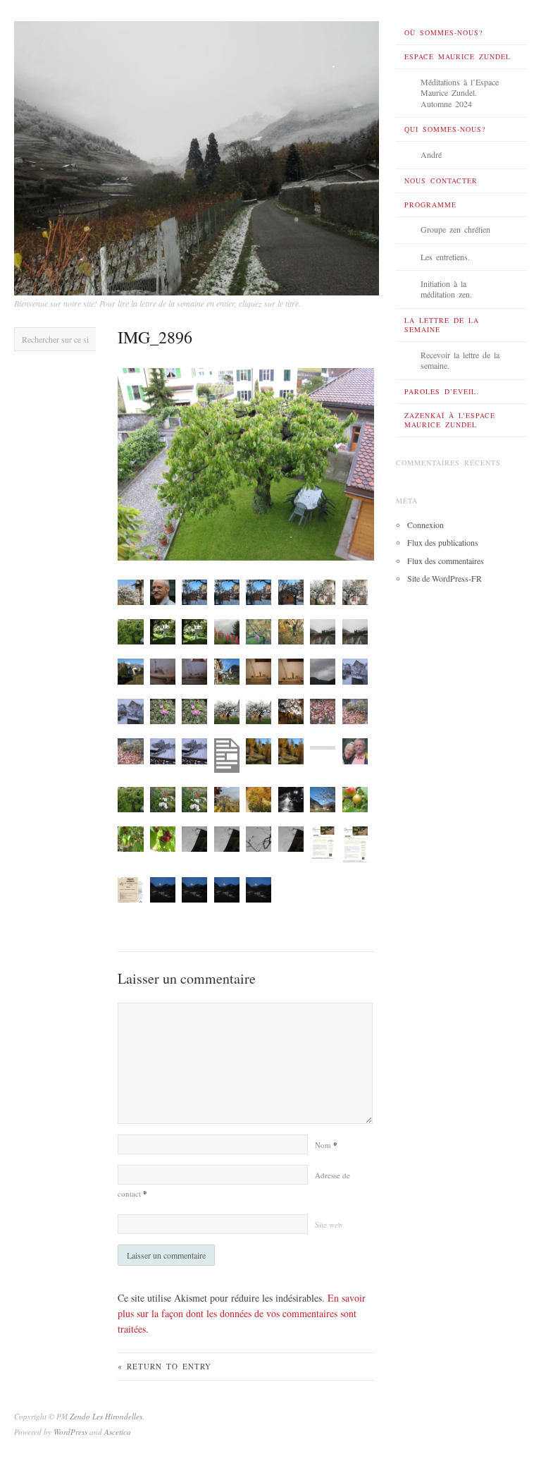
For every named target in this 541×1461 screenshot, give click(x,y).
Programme (430, 204)
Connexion (425, 524)
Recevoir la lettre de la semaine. (460, 360)
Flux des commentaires (445, 560)
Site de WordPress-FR (444, 578)
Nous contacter (441, 180)
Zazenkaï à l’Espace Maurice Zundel (449, 419)
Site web (328, 1224)
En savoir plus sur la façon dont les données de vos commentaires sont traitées (242, 1313)
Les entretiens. (445, 256)
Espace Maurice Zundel (457, 56)
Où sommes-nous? (443, 32)
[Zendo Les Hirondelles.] (196, 154)
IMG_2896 (155, 337)
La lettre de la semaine (441, 324)
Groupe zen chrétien (455, 229)
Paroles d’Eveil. (441, 391)
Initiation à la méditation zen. (446, 289)
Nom (326, 1144)
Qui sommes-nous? (444, 129)
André (431, 154)
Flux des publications (442, 542)
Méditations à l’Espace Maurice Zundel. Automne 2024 (460, 92)
